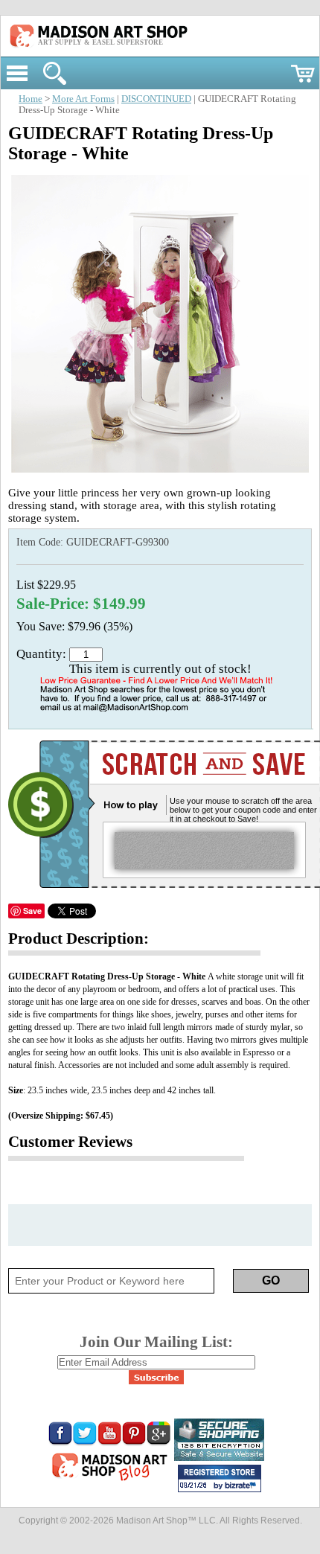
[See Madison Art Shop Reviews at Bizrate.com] (219, 1478)
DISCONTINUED (156, 99)
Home (30, 99)
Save (32, 910)
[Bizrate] (242, 1486)
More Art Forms (83, 99)
